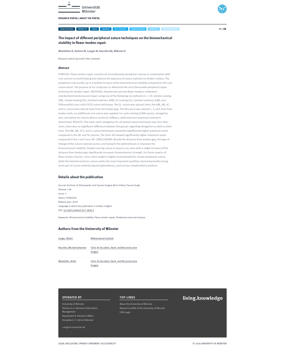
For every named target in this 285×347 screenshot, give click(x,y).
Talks (94, 29)
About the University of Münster (136, 304)
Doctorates (120, 29)
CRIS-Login (125, 312)
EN (224, 29)
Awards (106, 29)
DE (220, 29)
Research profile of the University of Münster (142, 308)
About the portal (90, 18)
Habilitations (138, 29)
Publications (66, 29)
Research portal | (68, 18)
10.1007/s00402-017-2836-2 (78, 210)
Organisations (170, 29)
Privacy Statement (89, 344)
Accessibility (108, 344)
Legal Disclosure (68, 344)
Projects (82, 29)
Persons (153, 29)
